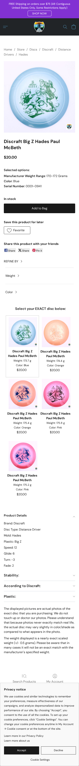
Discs (33, 49)
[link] (40, 758)
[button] (40, 13)
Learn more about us (17, 740)
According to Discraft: (22, 586)
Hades (23, 54)
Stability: (11, 575)
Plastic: (10, 596)
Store (21, 49)
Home (8, 49)
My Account (54, 682)
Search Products (24, 682)
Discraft (47, 49)
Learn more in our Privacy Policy (24, 736)
